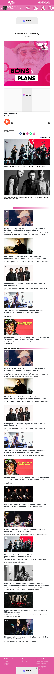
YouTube (6, 664)
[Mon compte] (48, 2)
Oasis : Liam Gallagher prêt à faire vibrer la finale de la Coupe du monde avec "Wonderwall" (24, 530)
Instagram (6, 663)
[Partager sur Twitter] (23, 134)
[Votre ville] (39, 2)
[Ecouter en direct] (42, 2)
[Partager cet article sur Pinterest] (27, 134)
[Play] (2, 8)
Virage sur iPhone (24, 660)
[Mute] (21, 8)
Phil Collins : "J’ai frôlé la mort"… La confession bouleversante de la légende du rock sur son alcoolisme (25, 257)
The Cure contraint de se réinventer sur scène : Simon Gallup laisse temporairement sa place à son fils (24, 311)
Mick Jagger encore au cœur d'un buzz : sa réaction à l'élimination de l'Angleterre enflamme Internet (24, 229)
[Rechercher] (45, 2)
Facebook (6, 660)
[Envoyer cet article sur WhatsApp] (30, 134)
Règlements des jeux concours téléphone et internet (41, 668)
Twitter (6, 661)
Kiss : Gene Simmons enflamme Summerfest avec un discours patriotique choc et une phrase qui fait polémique (26, 584)
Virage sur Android (24, 661)
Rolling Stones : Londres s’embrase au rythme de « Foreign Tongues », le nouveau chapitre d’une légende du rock (26, 338)
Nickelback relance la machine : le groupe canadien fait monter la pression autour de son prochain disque (25, 505)
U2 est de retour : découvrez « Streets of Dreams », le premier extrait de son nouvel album (24, 556)
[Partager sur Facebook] (20, 134)
